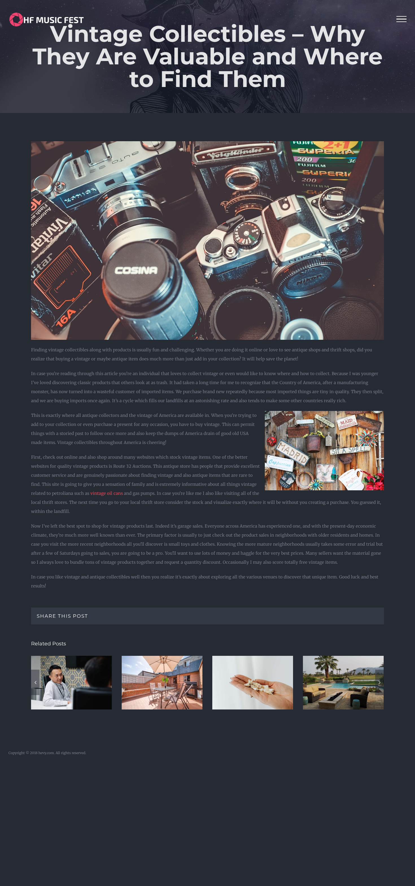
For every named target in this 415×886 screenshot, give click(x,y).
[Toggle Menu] (401, 19)
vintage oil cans (106, 493)
